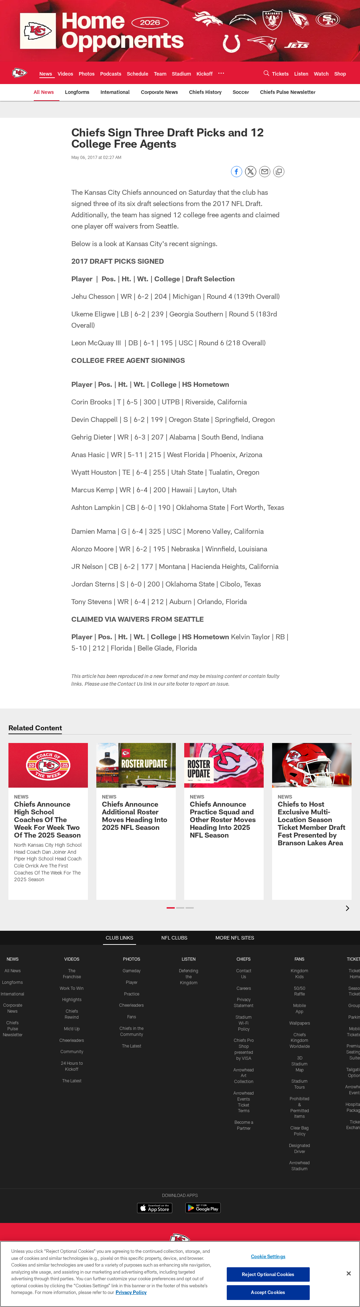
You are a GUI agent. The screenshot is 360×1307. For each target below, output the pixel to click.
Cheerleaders (71, 1040)
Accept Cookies (268, 1292)
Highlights (72, 999)
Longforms (12, 982)
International (12, 993)
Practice (131, 993)
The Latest (72, 1080)
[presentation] (349, 909)
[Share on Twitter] (250, 175)
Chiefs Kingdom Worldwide (300, 1040)
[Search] (266, 73)
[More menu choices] (221, 73)
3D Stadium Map (299, 1063)
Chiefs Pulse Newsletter (12, 1028)
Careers (244, 988)
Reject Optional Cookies (268, 1274)
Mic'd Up (72, 1028)
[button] (170, 907)
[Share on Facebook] (236, 175)
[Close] (348, 1273)
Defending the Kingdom (188, 976)
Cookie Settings (268, 1256)
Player (131, 982)
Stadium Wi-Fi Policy (244, 1022)
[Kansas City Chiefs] (180, 1241)
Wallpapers (299, 1022)
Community (71, 1051)
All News (13, 970)
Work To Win (72, 988)
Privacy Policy (131, 1292)
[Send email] (264, 175)
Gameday (132, 970)
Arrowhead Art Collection (243, 1075)
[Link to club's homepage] (19, 72)
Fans (131, 1016)
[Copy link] (278, 172)
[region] (180, 1274)
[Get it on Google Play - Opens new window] (203, 1211)
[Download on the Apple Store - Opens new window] (155, 1209)
